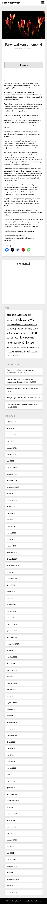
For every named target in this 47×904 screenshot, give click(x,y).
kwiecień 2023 (12, 683)
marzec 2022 (11, 768)
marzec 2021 (11, 846)
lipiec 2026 (11, 428)
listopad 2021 (12, 794)
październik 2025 (13, 487)
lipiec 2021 (11, 820)
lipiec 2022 (11, 742)
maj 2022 (10, 755)
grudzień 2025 (12, 474)
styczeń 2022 (12, 781)
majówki (12, 324)
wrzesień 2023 (12, 650)
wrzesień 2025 (12, 494)
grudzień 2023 (12, 631)
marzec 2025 (11, 533)
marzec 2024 (11, 611)
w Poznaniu (16, 351)
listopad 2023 (12, 637)
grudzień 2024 (12, 552)
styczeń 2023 (12, 703)
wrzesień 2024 (12, 572)
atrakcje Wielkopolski (19, 314)
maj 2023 (10, 677)
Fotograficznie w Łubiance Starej (18, 388)
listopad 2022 (12, 716)
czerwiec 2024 (12, 592)
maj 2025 (10, 520)
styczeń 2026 (12, 467)
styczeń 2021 (12, 859)
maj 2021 (10, 833)
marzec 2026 (11, 454)
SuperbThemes (36, 901)
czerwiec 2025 (12, 513)
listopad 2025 (12, 481)
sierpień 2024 (12, 578)
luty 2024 (10, 618)
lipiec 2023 (11, 663)
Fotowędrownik (11, 2)
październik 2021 (13, 801)
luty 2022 (10, 775)
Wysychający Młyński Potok (17, 398)
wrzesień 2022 (12, 729)
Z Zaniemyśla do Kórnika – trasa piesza (21, 404)
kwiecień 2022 (12, 761)
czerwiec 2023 (12, 670)
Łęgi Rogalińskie (15, 355)
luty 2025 (10, 539)
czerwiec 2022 (12, 748)
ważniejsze (26, 342)
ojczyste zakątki (28, 333)
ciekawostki (12, 320)
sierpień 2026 (12, 422)
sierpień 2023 (12, 657)
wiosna (11, 347)
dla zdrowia (26, 319)
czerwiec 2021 (12, 827)
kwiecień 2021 (12, 840)
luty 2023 (10, 696)
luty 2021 (10, 853)
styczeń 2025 (12, 546)
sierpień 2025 (12, 500)
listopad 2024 (12, 559)
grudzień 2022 (12, 709)
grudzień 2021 (12, 788)
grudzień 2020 (12, 866)
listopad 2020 (12, 873)
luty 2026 (10, 461)
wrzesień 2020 (12, 886)
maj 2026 (10, 441)
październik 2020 (13, 879)
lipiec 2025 (11, 507)
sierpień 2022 (12, 735)
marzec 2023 (11, 690)
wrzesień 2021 (12, 807)
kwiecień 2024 (12, 605)
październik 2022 (13, 722)
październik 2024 (13, 565)
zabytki (26, 351)
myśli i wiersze (23, 324)
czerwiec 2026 (12, 435)
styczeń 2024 (12, 624)
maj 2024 (10, 598)
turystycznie (14, 337)
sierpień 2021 (12, 814)
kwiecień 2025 (12, 526)
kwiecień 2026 (12, 448)
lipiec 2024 (11, 585)
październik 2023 (13, 644)
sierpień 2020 (12, 892)
